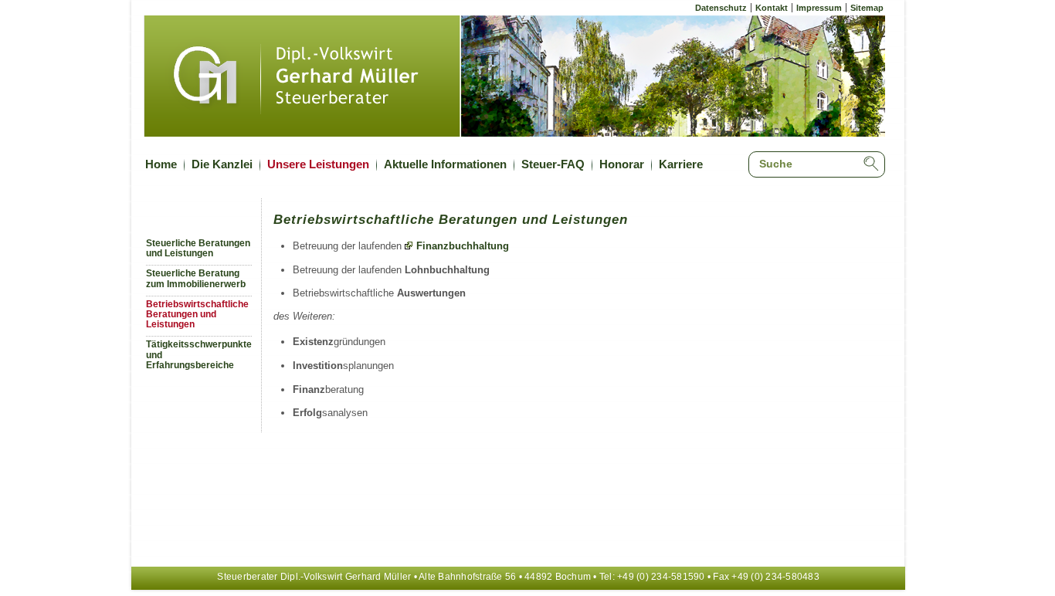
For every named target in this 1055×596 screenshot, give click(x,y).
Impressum (819, 7)
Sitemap (867, 7)
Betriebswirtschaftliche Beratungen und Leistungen (197, 314)
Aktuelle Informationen (445, 164)
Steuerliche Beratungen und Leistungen (198, 248)
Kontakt (771, 7)
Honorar (621, 164)
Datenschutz (721, 7)
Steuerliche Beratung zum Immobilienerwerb (196, 278)
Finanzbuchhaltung (462, 246)
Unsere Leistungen (318, 164)
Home (161, 164)
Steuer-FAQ (553, 164)
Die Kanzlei (222, 164)
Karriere (681, 164)
